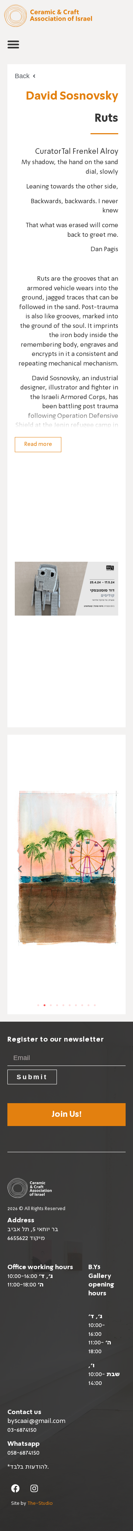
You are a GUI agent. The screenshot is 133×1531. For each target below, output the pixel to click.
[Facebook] (15, 1488)
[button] (13, 44)
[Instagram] (34, 1488)
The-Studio (40, 1503)
